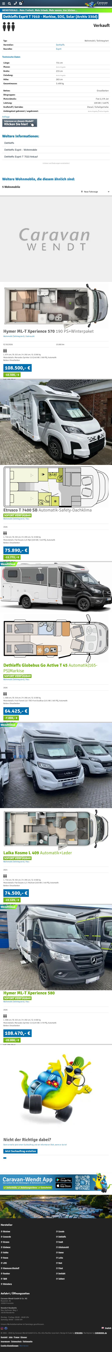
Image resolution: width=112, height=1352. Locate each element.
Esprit (58, 49)
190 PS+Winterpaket (48, 331)
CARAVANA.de (101, 1333)
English (108, 1328)
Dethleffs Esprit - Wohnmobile (20, 149)
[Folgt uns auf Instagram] (2, 1329)
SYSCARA (79, 1333)
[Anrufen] (15, 2)
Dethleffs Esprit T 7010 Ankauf (21, 156)
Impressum (5, 1341)
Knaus (5, 1258)
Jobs (11, 1337)
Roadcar (6, 1273)
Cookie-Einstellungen (9, 1346)
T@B (5, 1279)
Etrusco (6, 1242)
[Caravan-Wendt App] (56, 1193)
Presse (16, 1337)
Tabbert (61, 1279)
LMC (5, 1263)
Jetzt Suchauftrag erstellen (20, 1151)
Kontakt (4, 1337)
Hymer (61, 1252)
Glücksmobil (63, 1247)
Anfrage (6, 116)
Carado (61, 1231)
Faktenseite (27, 1341)
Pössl (60, 1268)
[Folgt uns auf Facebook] (6, 1329)
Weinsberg (7, 1284)
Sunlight (61, 1273)
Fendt (60, 1242)
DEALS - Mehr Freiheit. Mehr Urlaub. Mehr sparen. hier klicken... (39, 10)
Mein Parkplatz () (23, 4)
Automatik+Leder (37, 853)
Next (60, 1263)
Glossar (24, 1337)
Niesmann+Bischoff (11, 1268)
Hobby (5, 1252)
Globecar (6, 1247)
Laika (60, 1258)
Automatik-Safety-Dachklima (47, 510)
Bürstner (6, 1231)
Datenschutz (16, 1341)
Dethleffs (60, 44)
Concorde (7, 1237)
